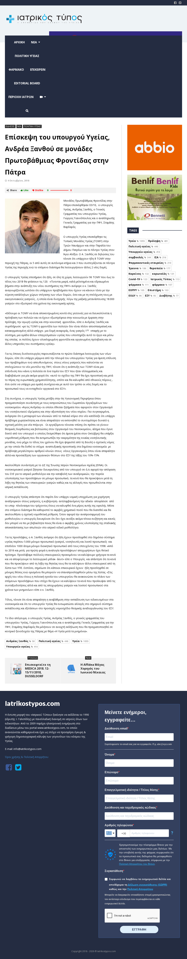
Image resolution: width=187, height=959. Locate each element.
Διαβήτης (168, 295)
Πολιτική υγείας (53, 641)
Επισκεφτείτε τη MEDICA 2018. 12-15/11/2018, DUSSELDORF (38, 670)
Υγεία (80, 641)
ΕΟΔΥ (135, 295)
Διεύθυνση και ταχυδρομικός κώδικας (130, 807)
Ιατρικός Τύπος (165, 279)
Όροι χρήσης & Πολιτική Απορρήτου (26, 757)
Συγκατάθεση (114, 870)
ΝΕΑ (19, 126)
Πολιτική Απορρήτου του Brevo (137, 863)
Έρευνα (137, 268)
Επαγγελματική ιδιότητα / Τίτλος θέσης (131, 789)
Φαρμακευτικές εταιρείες (150, 262)
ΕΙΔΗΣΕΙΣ (10, 126)
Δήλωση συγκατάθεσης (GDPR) (147, 884)
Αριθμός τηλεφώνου (119, 825)
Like (26, 190)
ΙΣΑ (160, 257)
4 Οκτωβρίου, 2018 (18, 180)
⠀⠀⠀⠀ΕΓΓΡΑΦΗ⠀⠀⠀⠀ (139, 929)
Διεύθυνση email (116, 728)
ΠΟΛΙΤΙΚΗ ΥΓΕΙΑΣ (32, 126)
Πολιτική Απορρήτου (140, 889)
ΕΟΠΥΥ (136, 290)
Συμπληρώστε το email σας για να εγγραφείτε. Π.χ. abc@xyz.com (138, 744)
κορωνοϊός (163, 273)
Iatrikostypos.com (32, 703)
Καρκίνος (139, 273)
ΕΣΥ (150, 295)
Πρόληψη (158, 241)
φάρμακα (139, 284)
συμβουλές (140, 257)
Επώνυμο (111, 772)
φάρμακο (162, 284)
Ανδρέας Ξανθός (20, 641)
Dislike (39, 190)
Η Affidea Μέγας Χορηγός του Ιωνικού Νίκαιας (93, 668)
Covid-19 (138, 279)
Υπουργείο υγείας (22, 646)
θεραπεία (160, 268)
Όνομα (109, 754)
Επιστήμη (158, 290)
